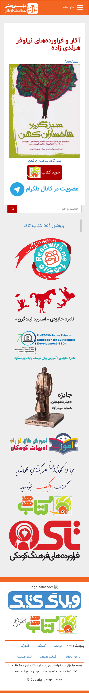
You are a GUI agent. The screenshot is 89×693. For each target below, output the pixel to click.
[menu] (80, 9)
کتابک (42, 646)
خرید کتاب (51, 172)
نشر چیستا (24, 657)
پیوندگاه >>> (75, 646)
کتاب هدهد (48, 657)
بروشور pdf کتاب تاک (44, 226)
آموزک (25, 646)
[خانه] (21, 8)
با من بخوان (72, 657)
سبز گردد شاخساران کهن (44, 161)
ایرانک (58, 646)
